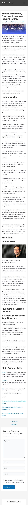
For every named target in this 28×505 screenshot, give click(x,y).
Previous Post (14, 421)
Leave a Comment (6, 21)
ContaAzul (4, 380)
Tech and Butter (7, 3)
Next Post (14, 424)
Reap (3, 388)
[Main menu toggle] (24, 3)
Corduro (4, 372)
